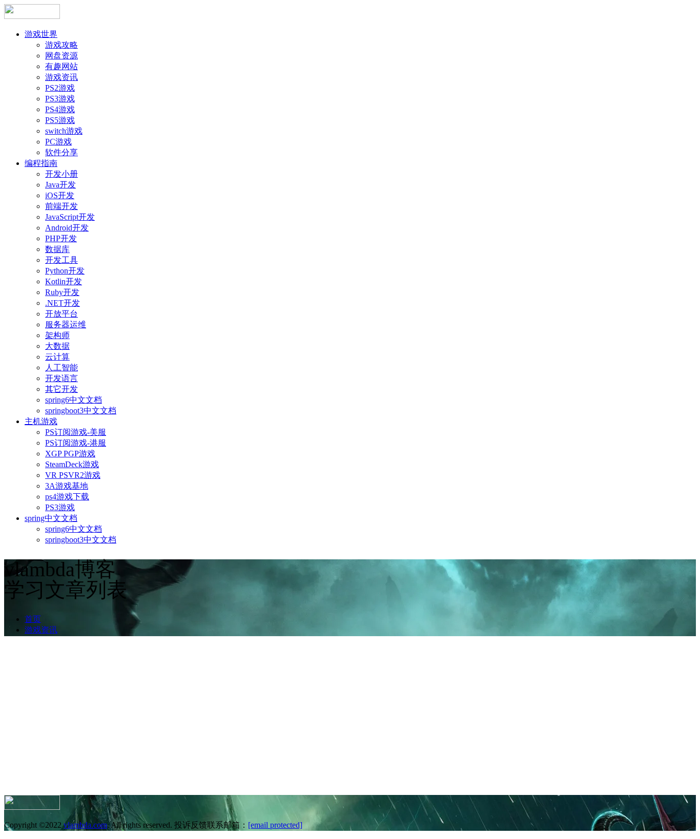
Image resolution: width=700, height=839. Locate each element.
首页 (33, 619)
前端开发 (61, 206)
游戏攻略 (61, 44)
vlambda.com (85, 825)
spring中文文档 (51, 518)
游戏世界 (41, 34)
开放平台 (61, 313)
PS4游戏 (60, 109)
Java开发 (60, 184)
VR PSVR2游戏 (72, 475)
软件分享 (61, 152)
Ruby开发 (62, 292)
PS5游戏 (60, 120)
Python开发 (65, 270)
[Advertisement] (350, 718)
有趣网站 (61, 66)
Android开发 (67, 227)
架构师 (57, 335)
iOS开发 (59, 195)
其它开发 (61, 389)
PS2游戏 (60, 87)
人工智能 (61, 367)
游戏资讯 (61, 77)
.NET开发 (62, 303)
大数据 (57, 346)
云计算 (57, 356)
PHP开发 (61, 238)
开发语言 (61, 378)
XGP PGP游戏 (70, 453)
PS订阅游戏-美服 (75, 432)
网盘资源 (61, 55)
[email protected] (275, 825)
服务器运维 (65, 324)
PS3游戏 (60, 98)
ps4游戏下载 (67, 496)
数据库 (57, 249)
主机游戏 (41, 421)
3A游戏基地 (66, 485)
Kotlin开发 (63, 281)
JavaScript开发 (70, 217)
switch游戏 (64, 131)
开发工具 (61, 260)
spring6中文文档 (73, 399)
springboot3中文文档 (80, 410)
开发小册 (61, 174)
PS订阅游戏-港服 (75, 442)
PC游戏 (58, 141)
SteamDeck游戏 (72, 464)
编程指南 (41, 163)
